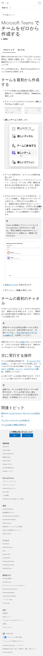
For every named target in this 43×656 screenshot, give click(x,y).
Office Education (7, 523)
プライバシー (20, 645)
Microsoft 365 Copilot (8, 565)
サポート (5, 8)
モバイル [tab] (21, 50)
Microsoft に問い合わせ (9, 645)
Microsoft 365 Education (9, 519)
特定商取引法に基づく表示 (10, 649)
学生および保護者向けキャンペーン (12, 530)
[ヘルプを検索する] (8, 3)
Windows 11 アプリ (8, 471)
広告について (32, 649)
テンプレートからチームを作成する (15, 420)
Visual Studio (6, 603)
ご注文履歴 (6, 495)
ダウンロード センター (9, 485)
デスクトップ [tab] (9, 50)
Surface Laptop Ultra (8, 453)
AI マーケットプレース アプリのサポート (14, 585)
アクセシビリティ (7, 627)
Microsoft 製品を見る (8, 467)
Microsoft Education (8, 509)
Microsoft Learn (7, 582)
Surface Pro (6, 446)
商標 (26, 649)
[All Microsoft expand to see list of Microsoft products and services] (2, 3)
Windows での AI (7, 464)
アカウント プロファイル (9, 481)
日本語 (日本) (9, 633)
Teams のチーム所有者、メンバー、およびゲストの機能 (20, 369)
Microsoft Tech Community (10, 589)
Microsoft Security (7, 547)
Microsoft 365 (6, 558)
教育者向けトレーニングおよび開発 (12, 526)
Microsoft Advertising (8, 561)
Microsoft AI (6, 544)
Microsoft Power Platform (9, 596)
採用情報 (5, 613)
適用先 (5, 39)
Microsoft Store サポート (9, 488)
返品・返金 (6, 492)
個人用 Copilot (6, 460)
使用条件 (21, 649)
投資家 (4, 624)
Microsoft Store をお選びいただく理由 (13, 499)
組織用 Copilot (6, 457)
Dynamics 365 (6, 554)
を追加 (22, 342)
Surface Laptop (7, 450)
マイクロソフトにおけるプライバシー (13, 620)
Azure (4, 551)
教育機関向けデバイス (9, 512)
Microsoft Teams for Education (11, 516)
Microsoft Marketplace (9, 592)
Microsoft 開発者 (7, 578)
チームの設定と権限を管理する (13, 425)
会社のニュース (7, 617)
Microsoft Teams (7, 568)
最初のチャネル (11, 284)
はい (15, 435)
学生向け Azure (7, 533)
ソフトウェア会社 (7, 599)
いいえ (27, 435)
